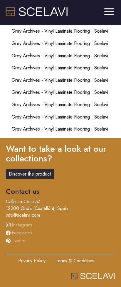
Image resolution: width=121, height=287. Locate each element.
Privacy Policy (32, 260)
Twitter (19, 240)
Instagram (22, 224)
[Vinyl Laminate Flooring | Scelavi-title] (37, 14)
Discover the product (30, 174)
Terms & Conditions (75, 260)
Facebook (22, 232)
